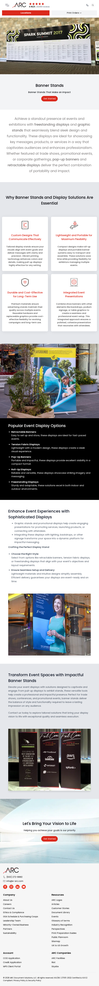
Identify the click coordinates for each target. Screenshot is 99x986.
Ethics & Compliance (13, 912)
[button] (5, 887)
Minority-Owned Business (16, 924)
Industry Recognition (62, 924)
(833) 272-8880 (14, 876)
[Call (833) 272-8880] (87, 5)
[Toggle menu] (7, 5)
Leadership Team (12, 920)
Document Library (61, 912)
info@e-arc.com (14, 881)
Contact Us (9, 908)
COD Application (11, 958)
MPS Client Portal (11, 966)
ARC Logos (57, 900)
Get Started (49, 98)
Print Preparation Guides (64, 933)
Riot (53, 962)
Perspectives (58, 928)
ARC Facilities (58, 958)
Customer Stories (60, 908)
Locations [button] (26, 12)
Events (55, 916)
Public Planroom (60, 937)
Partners (7, 928)
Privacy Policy (20, 980)
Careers (7, 904)
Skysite (55, 966)
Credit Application (12, 962)
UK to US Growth (60, 945)
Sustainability (9, 933)
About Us (7, 900)
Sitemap (56, 941)
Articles (55, 904)
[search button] (93, 5)
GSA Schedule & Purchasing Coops (20, 916)
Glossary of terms (61, 920)
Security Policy (34, 980)
